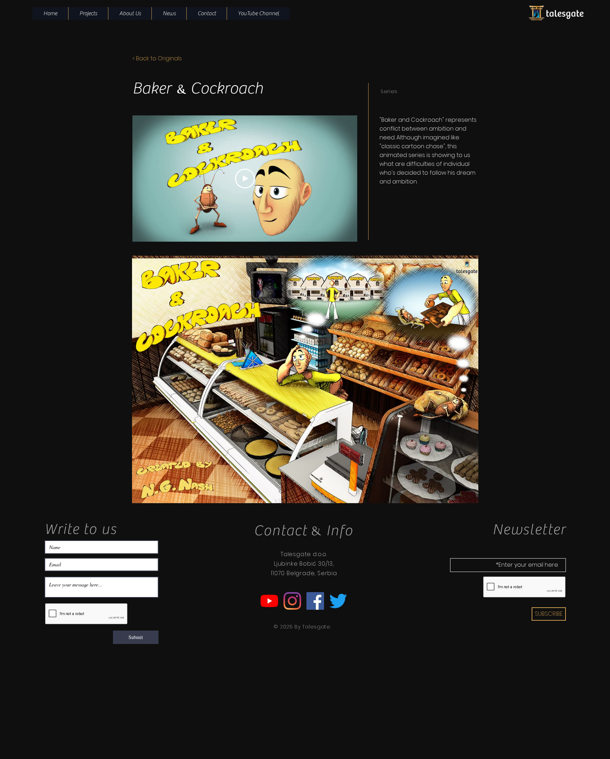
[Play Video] (245, 178)
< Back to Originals (157, 58)
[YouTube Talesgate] (269, 601)
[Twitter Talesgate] (338, 601)
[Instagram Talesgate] (292, 601)
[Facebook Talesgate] (315, 601)
